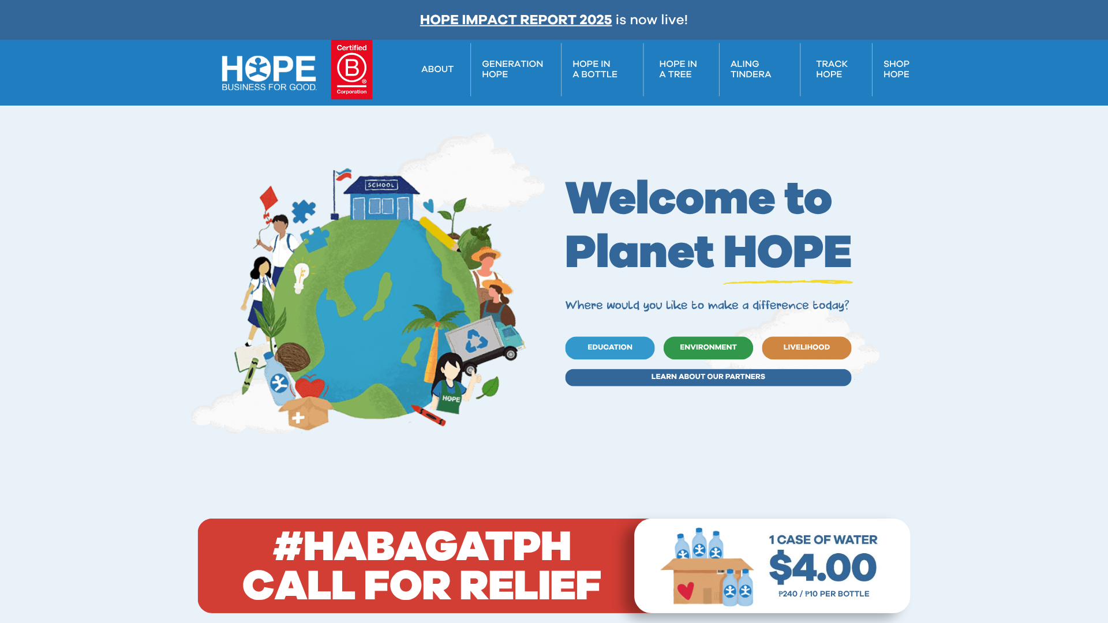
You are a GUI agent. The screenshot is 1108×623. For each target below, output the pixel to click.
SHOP (896, 64)
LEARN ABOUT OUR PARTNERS (709, 376)
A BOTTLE (594, 75)
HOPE (495, 75)
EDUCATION (609, 347)
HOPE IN (591, 64)
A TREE (675, 75)
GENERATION (512, 64)
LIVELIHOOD (807, 347)
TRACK (832, 64)
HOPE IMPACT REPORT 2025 (516, 20)
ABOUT (437, 69)
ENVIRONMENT (708, 347)
